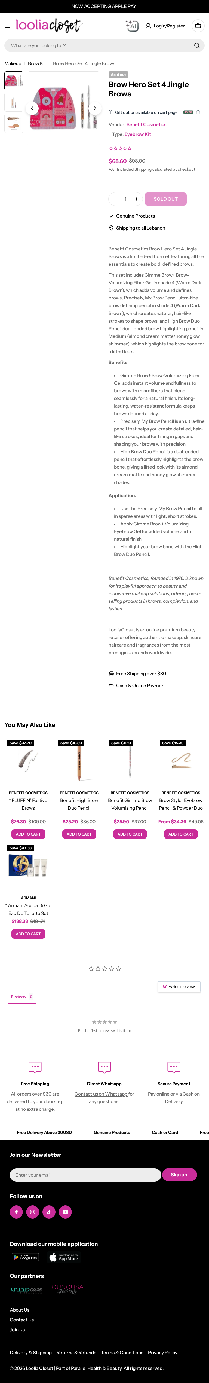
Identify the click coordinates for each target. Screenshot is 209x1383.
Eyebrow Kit (138, 134)
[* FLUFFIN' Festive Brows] (28, 761)
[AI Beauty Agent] (132, 25)
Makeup (12, 63)
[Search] (197, 45)
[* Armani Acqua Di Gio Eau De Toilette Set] (28, 866)
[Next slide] (95, 108)
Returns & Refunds (76, 1352)
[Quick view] (44, 748)
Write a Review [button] (182, 986)
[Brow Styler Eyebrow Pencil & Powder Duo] (181, 761)
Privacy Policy (162, 1352)
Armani (28, 898)
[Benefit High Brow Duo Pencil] (79, 761)
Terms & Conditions (122, 1352)
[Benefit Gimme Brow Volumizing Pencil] (130, 761)
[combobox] (104, 45)
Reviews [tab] (18, 996)
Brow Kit (37, 63)
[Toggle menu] (7, 26)
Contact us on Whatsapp (101, 1094)
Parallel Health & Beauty (96, 1368)
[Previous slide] (32, 108)
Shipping (143, 169)
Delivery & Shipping (31, 1352)
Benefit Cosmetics (146, 124)
